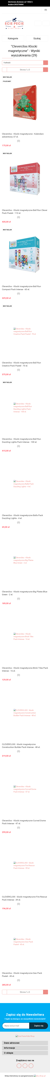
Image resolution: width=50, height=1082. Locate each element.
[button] (25, 1043)
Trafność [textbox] (7, 63)
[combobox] (25, 62)
